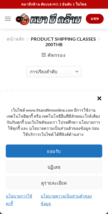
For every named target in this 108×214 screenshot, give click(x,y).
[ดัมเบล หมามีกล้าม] (49, 18)
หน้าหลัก (15, 39)
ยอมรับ (54, 151)
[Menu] (7, 19)
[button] (99, 98)
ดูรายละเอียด (54, 182)
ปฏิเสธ (54, 167)
